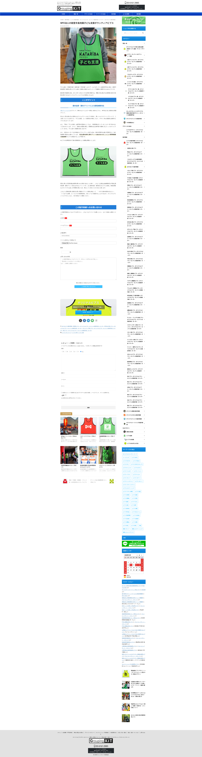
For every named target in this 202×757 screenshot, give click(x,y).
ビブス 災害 (81, 332)
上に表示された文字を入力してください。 (71, 398)
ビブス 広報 (125, 505)
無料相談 (139, 14)
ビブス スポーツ (136, 478)
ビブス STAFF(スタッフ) (136, 464)
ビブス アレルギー (127, 471)
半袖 (140, 525)
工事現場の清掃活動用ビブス (129, 646)
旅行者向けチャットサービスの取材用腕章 (132, 593)
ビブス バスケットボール (129, 484)
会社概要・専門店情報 (67, 732)
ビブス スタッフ (126, 478)
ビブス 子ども (134, 501)
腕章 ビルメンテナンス (128, 532)
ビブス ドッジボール (127, 481)
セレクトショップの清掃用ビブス (130, 664)
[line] (92, 320)
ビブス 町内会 (126, 512)
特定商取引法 (113, 732)
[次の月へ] (142, 555)
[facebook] (84, 320)
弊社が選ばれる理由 (78, 732)
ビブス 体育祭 (126, 495)
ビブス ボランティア (67, 332)
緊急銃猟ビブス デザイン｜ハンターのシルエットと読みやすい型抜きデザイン (138, 672)
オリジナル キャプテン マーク (130, 454)
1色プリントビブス (65, 110)
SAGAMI (143, 589)
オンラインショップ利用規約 (102, 732)
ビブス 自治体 (126, 518)
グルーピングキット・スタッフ (129, 599)
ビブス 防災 (125, 525)
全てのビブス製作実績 (67, 326)
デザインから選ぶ (88, 14)
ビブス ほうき (137, 467)
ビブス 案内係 (126, 508)
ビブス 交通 (137, 491)
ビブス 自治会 (136, 515)
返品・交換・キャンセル (133, 732)
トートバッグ (126, 457)
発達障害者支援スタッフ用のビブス (131, 614)
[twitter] (80, 320)
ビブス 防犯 (133, 525)
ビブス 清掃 (134, 508)
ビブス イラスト (126, 474)
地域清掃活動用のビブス (128, 638)
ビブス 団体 (134, 498)
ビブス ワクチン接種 (127, 491)
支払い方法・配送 (122, 732)
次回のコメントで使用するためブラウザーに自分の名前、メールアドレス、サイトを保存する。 (86, 392)
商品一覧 (76, 14)
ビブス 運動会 (126, 522)
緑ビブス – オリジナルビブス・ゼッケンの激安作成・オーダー (77, 330)
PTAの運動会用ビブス (127, 622)
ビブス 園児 (125, 501)
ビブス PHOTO (126, 461)
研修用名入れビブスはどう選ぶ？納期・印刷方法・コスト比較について (138, 705)
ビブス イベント (137, 471)
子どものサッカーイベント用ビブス (131, 589)
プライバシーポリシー (89, 732)
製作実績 (113, 14)
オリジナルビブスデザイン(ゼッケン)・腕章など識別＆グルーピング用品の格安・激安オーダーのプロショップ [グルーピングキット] (101, 737)
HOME (63, 14)
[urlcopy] (96, 320)
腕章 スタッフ (126, 529)
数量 (61, 247)
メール (63, 379)
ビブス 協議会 (126, 498)
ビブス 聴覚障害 (126, 515)
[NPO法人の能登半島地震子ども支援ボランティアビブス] (88, 320)
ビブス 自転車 (135, 518)
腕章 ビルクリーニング (137, 529)
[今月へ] (139, 555)
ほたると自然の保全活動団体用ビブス (131, 585)
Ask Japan (124, 595)
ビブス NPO (75, 332)
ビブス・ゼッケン (87, 312)
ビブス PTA (125, 464)
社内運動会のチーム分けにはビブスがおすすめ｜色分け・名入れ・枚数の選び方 (138, 694)
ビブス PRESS (136, 461)
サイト (62, 386)
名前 (62, 373)
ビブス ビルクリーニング (129, 488)
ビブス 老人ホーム (136, 512)
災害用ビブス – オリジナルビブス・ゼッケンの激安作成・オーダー (88, 326)
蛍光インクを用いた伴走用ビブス (130, 606)
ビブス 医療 (134, 495)
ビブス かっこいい (127, 467)
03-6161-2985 (132, 3)
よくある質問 (126, 14)
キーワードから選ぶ (101, 14)
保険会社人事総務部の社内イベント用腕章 (132, 597)
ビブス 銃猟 (134, 522)
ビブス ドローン (138, 481)
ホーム (59, 732)
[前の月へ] (136, 555)
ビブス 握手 (133, 505)
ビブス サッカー (136, 474)
